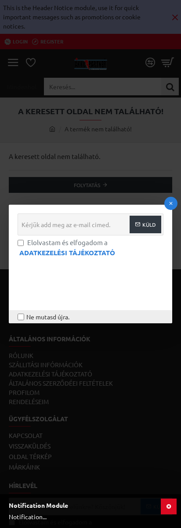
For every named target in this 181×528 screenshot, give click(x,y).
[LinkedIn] (90, 273)
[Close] (170, 203)
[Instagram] (68, 273)
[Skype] (134, 273)
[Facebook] (24, 273)
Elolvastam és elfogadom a (67, 247)
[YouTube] (112, 273)
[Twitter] (46, 273)
